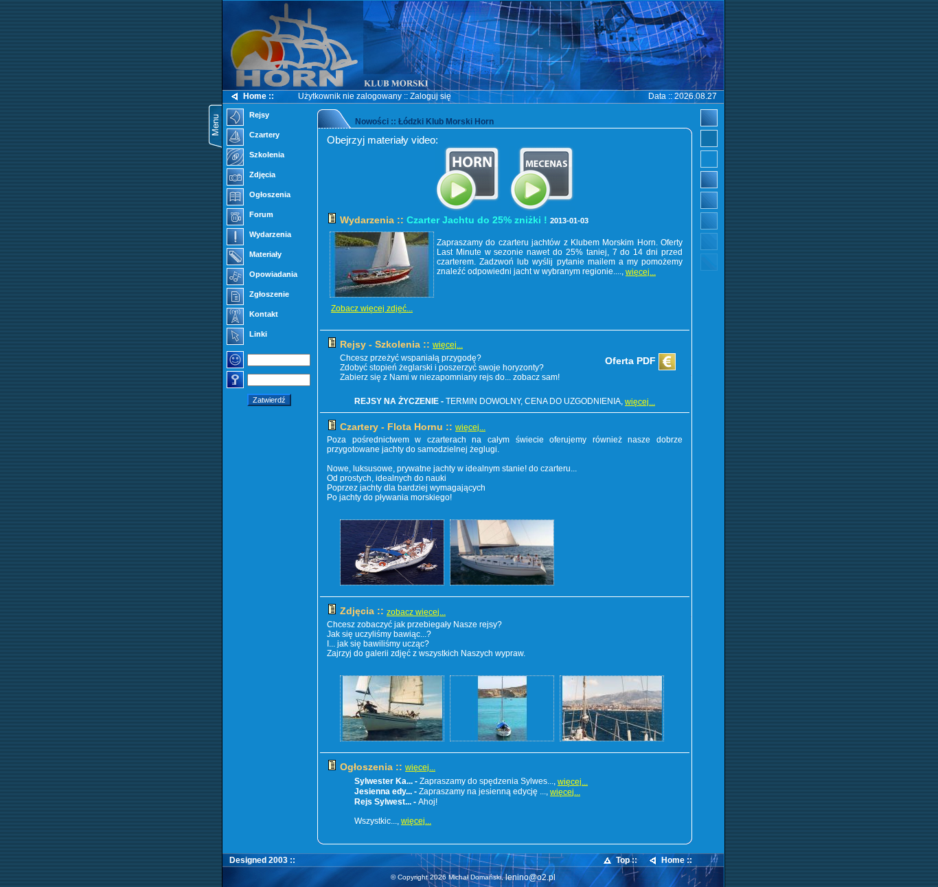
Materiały (264, 254)
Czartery (263, 135)
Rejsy (258, 115)
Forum (260, 214)
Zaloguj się (430, 96)
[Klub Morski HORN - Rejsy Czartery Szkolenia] (468, 210)
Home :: (258, 96)
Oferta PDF (632, 360)
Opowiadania (272, 274)
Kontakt (262, 314)
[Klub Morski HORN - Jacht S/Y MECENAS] (542, 210)
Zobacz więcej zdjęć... (372, 308)
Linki (257, 334)
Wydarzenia (269, 234)
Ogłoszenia (268, 194)
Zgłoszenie (268, 294)
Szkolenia (265, 154)
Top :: (626, 860)
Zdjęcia (261, 174)
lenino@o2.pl (530, 877)
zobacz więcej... (416, 612)
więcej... (641, 272)
